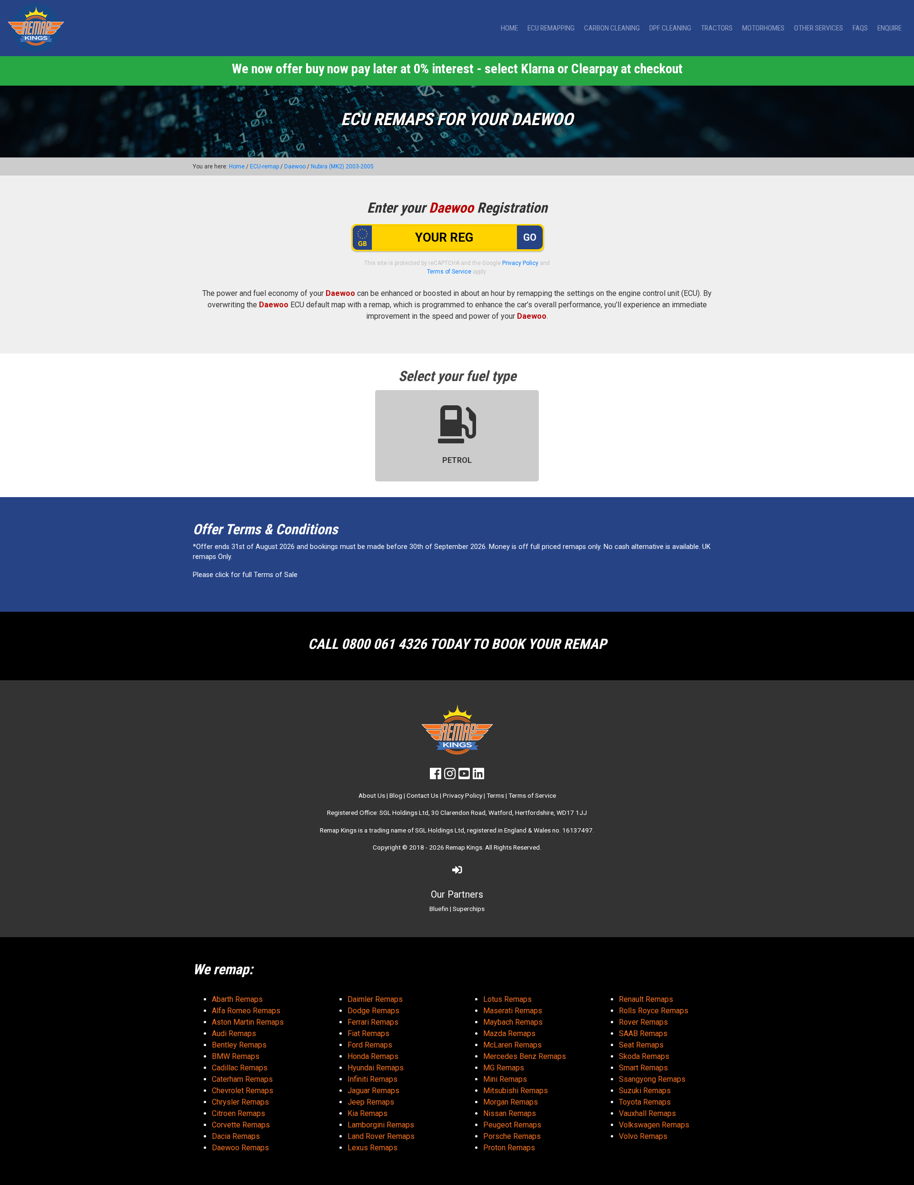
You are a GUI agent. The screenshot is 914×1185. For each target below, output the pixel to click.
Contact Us (422, 795)
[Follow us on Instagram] (450, 776)
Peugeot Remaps (512, 1124)
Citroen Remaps (238, 1113)
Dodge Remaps (373, 1010)
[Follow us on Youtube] (464, 776)
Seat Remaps (641, 1044)
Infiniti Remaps (372, 1079)
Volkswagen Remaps (654, 1124)
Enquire (889, 28)
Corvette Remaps (241, 1124)
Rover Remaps (643, 1022)
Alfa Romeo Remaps (246, 1010)
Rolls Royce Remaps (653, 1010)
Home (509, 28)
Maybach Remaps (513, 1022)
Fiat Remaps (368, 1033)
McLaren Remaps (512, 1044)
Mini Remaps (505, 1079)
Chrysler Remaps (240, 1102)
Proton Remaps (509, 1147)
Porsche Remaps (512, 1136)
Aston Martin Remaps (248, 1022)
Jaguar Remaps (373, 1090)
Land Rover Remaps (381, 1136)
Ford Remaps (370, 1044)
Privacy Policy (520, 263)
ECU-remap (264, 166)
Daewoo (295, 166)
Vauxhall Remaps (647, 1113)
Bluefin (438, 908)
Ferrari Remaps (373, 1022)
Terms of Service (449, 271)
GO (529, 237)
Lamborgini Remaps (381, 1124)
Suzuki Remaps (645, 1090)
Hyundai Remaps (376, 1067)
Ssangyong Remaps (652, 1079)
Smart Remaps (643, 1067)
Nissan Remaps (509, 1113)
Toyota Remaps (645, 1102)
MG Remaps (503, 1067)
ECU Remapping (551, 28)
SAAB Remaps (643, 1033)
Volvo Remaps (643, 1136)
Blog (395, 795)
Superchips (469, 908)
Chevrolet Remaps (242, 1090)
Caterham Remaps (242, 1079)
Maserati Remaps (512, 1010)
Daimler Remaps (375, 999)
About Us (371, 795)
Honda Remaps (373, 1056)
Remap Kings (464, 847)
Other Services (818, 28)
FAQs (860, 28)
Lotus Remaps (507, 999)
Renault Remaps (646, 999)
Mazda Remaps (509, 1033)
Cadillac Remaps (240, 1067)
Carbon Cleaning (612, 28)
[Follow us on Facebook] (435, 776)
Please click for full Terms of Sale (245, 575)
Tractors (717, 28)
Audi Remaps (234, 1033)
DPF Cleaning (670, 28)
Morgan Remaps (510, 1102)
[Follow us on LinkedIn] (478, 776)
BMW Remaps (235, 1056)
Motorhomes (763, 28)
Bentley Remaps (239, 1044)
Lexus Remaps (372, 1147)
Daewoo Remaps (240, 1147)
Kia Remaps (367, 1113)
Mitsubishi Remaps (515, 1090)
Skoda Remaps (644, 1056)
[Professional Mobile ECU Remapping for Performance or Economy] (36, 28)
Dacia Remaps (236, 1136)
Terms (495, 795)
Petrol (457, 460)
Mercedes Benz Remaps (524, 1056)
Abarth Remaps (237, 999)
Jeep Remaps (371, 1102)
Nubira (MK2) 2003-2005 (342, 166)
